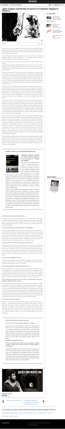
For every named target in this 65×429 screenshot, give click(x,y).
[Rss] (61, 5)
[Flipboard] (55, 5)
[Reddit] (6, 395)
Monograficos (5, 422)
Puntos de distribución (16, 4)
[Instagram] (57, 5)
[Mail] (59, 5)
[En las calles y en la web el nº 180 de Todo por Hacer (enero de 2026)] (54, 185)
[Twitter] (49, 5)
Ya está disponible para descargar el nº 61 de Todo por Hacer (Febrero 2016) (31, 402)
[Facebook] (51, 5)
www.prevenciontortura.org (27, 158)
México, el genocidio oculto (14, 400)
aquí (11, 225)
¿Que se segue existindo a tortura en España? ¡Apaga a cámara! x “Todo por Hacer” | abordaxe (29, 413)
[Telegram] (53, 5)
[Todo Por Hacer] (32, 2)
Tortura (4, 43)
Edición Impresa (5, 4)
